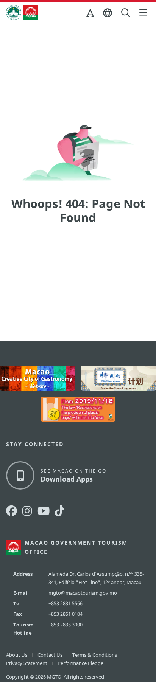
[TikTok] (59, 511)
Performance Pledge (80, 663)
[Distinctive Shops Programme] (118, 378)
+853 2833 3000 (65, 624)
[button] (91, 14)
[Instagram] (27, 511)
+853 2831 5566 (65, 603)
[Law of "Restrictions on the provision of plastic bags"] (78, 409)
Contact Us (49, 654)
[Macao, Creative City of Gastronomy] (37, 378)
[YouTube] (43, 511)
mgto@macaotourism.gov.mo (82, 592)
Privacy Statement (26, 663)
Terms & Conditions (94, 654)
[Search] (126, 13)
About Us (16, 654)
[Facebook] (11, 511)
